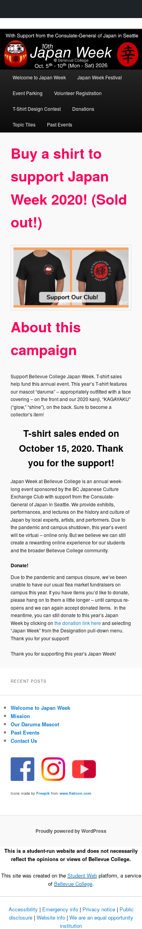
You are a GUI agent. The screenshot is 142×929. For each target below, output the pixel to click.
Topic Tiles (24, 124)
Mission (20, 716)
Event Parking (28, 93)
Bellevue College (73, 883)
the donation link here (77, 622)
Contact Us (24, 740)
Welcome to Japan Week (39, 77)
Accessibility (23, 909)
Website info (51, 917)
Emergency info (60, 909)
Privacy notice (98, 909)
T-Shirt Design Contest (37, 108)
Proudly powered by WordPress (71, 830)
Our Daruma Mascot (35, 724)
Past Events (59, 124)
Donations (83, 108)
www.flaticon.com (75, 793)
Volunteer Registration (78, 93)
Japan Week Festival (99, 77)
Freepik (43, 793)
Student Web (82, 875)
